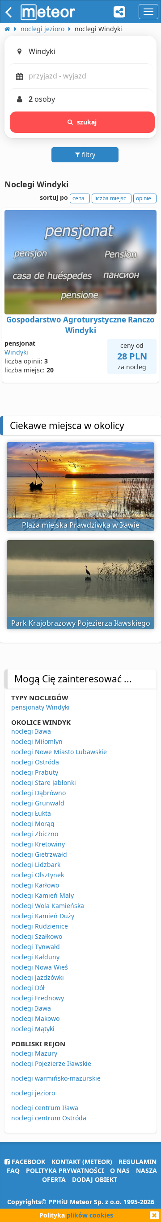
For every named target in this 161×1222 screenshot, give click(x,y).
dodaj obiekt (94, 1179)
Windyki (16, 352)
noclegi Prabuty (34, 772)
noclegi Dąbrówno (38, 793)
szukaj (87, 122)
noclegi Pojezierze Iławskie (51, 1063)
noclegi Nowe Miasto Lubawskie (59, 751)
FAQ (13, 1170)
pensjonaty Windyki (40, 707)
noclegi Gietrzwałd (39, 854)
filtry (87, 154)
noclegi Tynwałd (35, 946)
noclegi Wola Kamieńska (47, 905)
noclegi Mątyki (33, 1028)
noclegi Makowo (35, 1018)
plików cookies (90, 1215)
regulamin (138, 1161)
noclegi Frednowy (37, 998)
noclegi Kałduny (35, 957)
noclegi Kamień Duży (42, 916)
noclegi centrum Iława (44, 1107)
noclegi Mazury (34, 1053)
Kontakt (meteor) (81, 1161)
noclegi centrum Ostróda (48, 1118)
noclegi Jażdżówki (37, 977)
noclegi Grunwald (37, 803)
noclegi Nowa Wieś (39, 967)
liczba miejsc (110, 198)
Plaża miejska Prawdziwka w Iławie (81, 525)
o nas (120, 1170)
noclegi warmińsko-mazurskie (56, 1078)
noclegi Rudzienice (39, 926)
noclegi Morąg (33, 823)
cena (78, 198)
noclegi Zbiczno (34, 834)
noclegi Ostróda (35, 762)
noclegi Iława (31, 731)
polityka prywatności (65, 1170)
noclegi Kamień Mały (42, 895)
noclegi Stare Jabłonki (43, 782)
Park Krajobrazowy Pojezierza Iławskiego (80, 623)
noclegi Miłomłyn (37, 741)
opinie (143, 198)
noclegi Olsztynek (37, 875)
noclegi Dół (28, 987)
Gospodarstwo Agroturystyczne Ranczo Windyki (80, 324)
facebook (27, 1161)
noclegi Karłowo (35, 885)
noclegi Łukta (31, 813)
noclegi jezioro (33, 1093)
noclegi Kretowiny (38, 844)
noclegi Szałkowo (36, 936)
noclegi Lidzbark (35, 864)
